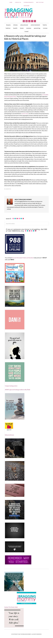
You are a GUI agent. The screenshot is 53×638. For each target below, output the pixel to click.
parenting (8, 188)
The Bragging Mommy (25, 634)
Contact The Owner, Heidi (11, 607)
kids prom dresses (9, 435)
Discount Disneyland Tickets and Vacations (23, 257)
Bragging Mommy (18, 12)
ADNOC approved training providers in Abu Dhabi (17, 389)
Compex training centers (11, 386)
